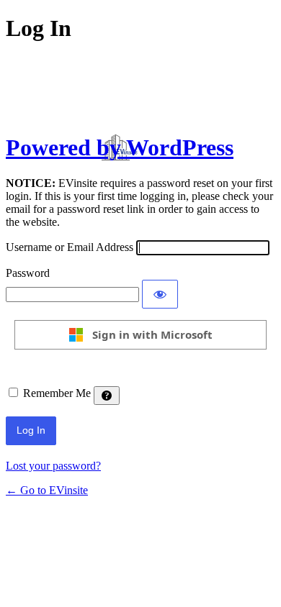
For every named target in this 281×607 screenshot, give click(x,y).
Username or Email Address (69, 247)
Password (28, 273)
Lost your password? (53, 466)
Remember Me (57, 393)
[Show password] (160, 294)
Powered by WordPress (119, 147)
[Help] (107, 395)
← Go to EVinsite (47, 490)
